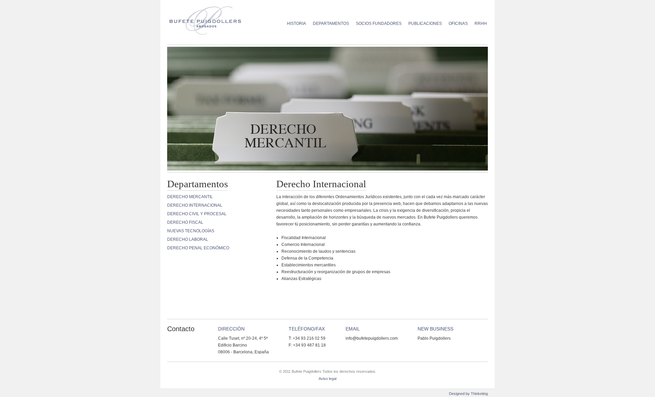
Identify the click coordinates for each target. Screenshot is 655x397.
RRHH (481, 23)
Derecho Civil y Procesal (197, 213)
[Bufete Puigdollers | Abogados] (208, 19)
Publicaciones (425, 23)
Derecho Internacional (194, 205)
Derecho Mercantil (190, 196)
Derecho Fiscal (185, 222)
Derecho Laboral (187, 239)
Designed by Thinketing (468, 394)
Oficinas (458, 23)
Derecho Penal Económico (198, 248)
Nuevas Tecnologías (190, 231)
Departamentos (331, 23)
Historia (296, 23)
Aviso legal (327, 379)
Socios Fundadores (379, 23)
